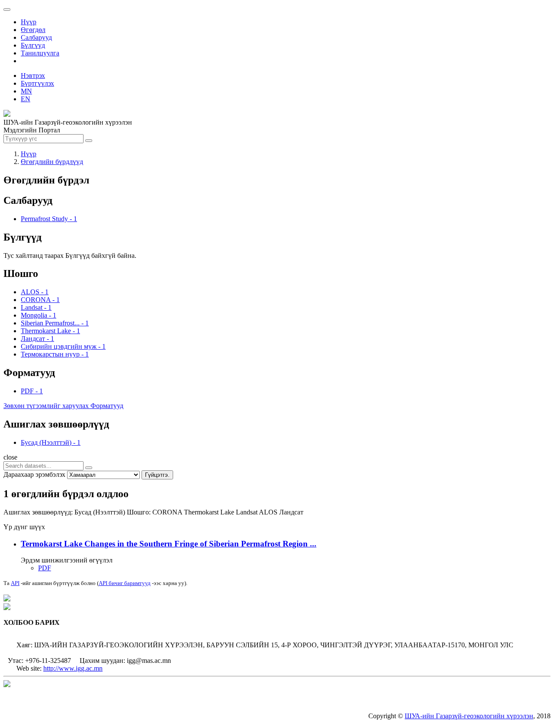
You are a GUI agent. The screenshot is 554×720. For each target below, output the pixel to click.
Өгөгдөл (33, 29)
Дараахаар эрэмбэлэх (34, 474)
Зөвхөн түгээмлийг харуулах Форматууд (63, 405)
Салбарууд (36, 37)
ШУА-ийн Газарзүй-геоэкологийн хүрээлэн (469, 716)
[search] (88, 467)
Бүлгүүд (33, 45)
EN (25, 99)
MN (26, 91)
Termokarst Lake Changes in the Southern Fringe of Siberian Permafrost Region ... (168, 543)
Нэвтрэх (33, 75)
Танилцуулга (40, 53)
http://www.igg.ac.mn (73, 668)
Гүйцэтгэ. (157, 475)
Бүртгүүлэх (37, 83)
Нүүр (28, 22)
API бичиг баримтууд (125, 583)
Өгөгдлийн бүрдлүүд (52, 161)
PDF (44, 568)
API (15, 583)
